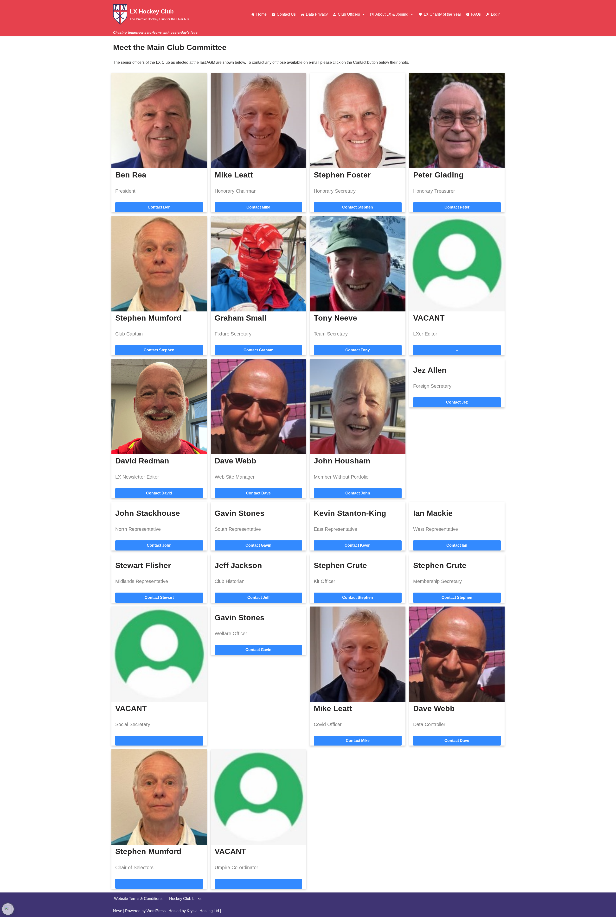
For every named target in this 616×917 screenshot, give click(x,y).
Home (261, 14)
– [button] (457, 350)
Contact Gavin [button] (258, 545)
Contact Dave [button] (258, 493)
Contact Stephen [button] (357, 207)
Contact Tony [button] (357, 350)
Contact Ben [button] (159, 207)
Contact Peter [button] (456, 207)
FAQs (476, 14)
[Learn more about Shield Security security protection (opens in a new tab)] (8, 909)
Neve (117, 911)
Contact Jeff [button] (258, 597)
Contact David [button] (159, 493)
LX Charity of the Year (442, 14)
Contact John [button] (357, 493)
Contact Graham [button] (258, 350)
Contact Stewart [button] (159, 597)
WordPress (156, 911)
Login (495, 14)
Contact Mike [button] (258, 207)
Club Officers (349, 14)
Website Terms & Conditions (138, 899)
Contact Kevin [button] (358, 545)
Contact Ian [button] (456, 545)
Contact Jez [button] (457, 402)
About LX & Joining (391, 14)
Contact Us (286, 14)
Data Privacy (317, 14)
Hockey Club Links (185, 899)
